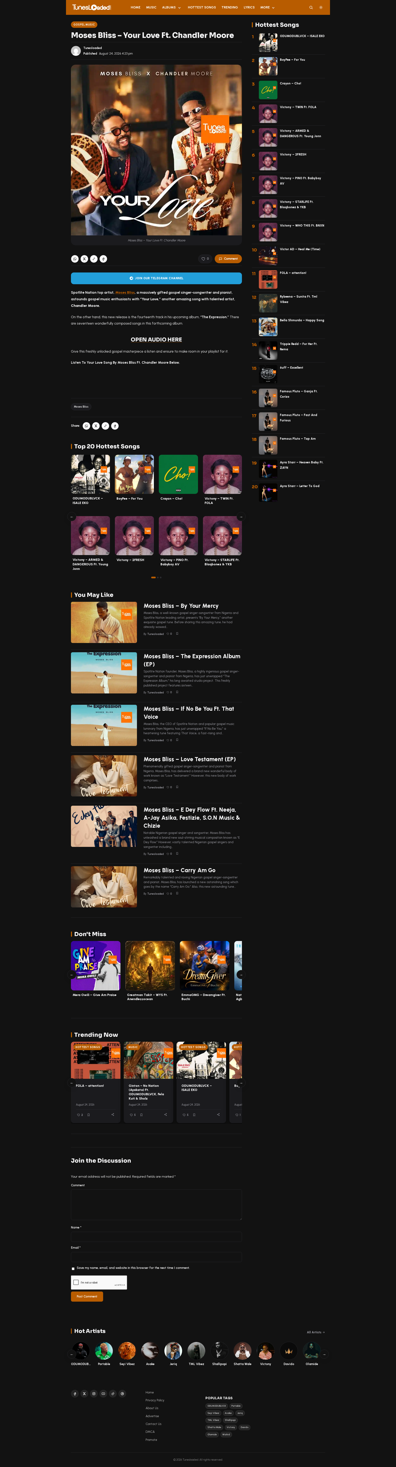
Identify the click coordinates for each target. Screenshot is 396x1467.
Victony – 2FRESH (130, 560)
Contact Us (153, 1424)
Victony (231, 1427)
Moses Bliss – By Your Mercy (181, 605)
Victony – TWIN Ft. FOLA (298, 107)
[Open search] (311, 7)
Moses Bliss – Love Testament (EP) (190, 759)
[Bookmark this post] (177, 633)
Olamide (212, 1434)
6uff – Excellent (291, 367)
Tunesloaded (92, 48)
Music (151, 7)
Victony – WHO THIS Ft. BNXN (302, 225)
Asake (228, 1413)
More (265, 7)
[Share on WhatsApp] (75, 259)
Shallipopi (230, 1420)
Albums (169, 7)
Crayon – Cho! (171, 498)
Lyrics (249, 7)
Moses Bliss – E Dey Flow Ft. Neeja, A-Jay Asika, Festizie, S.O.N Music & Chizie (192, 817)
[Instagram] (94, 1394)
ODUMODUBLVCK (216, 1406)
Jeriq (240, 1413)
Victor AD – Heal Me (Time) (300, 249)
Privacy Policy (155, 1400)
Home (135, 7)
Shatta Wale (214, 1427)
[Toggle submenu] (179, 7)
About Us (152, 1408)
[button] (94, 259)
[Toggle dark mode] (321, 7)
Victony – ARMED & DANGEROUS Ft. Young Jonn (90, 564)
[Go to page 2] (158, 577)
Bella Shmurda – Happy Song (302, 320)
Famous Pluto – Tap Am (298, 439)
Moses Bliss (125, 292)
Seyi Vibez (213, 1413)
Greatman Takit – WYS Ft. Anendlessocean (147, 997)
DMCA (150, 1432)
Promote (151, 1440)
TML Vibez (213, 1420)
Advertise (152, 1416)
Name (76, 1227)
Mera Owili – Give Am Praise (95, 995)
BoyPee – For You (130, 498)
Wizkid (226, 1434)
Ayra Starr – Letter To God (299, 486)
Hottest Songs (202, 7)
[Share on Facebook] (103, 259)
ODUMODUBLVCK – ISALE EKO (197, 1088)
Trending (230, 7)
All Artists (314, 1332)
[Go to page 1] (153, 577)
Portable (235, 1406)
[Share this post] (113, 1114)
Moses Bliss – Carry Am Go (180, 870)
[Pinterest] (122, 1394)
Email (76, 1248)
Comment (231, 259)
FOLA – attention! (90, 1086)
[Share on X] (84, 259)
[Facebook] (75, 1394)
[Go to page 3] (160, 577)
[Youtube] (103, 1394)
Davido (244, 1427)
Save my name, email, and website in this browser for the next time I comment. (133, 1268)
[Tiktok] (113, 1394)
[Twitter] (84, 1394)
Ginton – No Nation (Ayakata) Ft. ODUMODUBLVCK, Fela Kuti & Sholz (146, 1092)
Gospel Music (84, 24)
